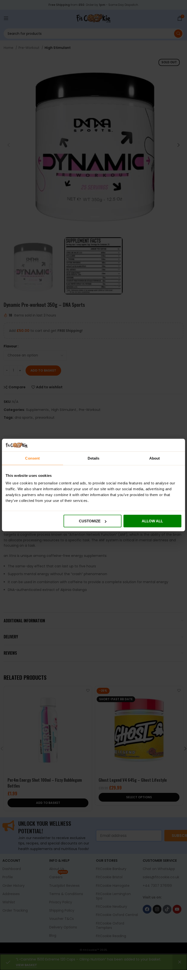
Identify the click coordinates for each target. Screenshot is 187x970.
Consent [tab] (32, 458)
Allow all (152, 521)
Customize (90, 521)
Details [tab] (94, 458)
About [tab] (154, 458)
